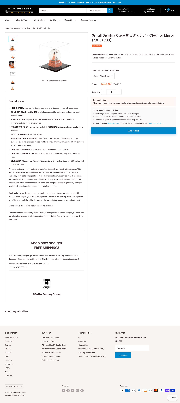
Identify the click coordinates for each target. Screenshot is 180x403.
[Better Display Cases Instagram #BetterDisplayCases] (46, 277)
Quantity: (96, 92)
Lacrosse (8, 360)
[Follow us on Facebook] (63, 390)
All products (16, 28)
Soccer (8, 371)
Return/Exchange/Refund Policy (91, 349)
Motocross (9, 364)
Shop (7, 20)
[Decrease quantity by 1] (104, 91)
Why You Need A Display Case (54, 345)
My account (149, 12)
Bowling (8, 345)
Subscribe (123, 355)
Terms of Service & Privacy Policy (92, 356)
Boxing (7, 349)
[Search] (110, 10)
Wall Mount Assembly (50, 360)
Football (8, 353)
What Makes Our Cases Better (54, 349)
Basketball (9, 341)
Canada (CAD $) (12, 386)
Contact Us (68, 20)
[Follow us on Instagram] (68, 390)
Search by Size (113, 123)
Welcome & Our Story (50, 337)
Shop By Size (21, 20)
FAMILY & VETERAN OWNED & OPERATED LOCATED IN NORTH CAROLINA (90, 2)
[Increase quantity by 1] (118, 91)
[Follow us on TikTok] (82, 390)
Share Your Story (48, 341)
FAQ (80, 337)
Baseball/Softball (11, 337)
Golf (6, 356)
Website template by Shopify (15, 395)
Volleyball (8, 375)
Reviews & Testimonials (51, 353)
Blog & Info (38, 20)
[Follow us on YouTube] (77, 390)
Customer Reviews (88, 20)
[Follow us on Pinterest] (72, 390)
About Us (82, 341)
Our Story (53, 20)
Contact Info (83, 345)
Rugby (7, 368)
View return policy (155, 123)
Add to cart (133, 131)
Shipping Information (86, 353)
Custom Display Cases (51, 356)
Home (7, 28)
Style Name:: (105, 70)
